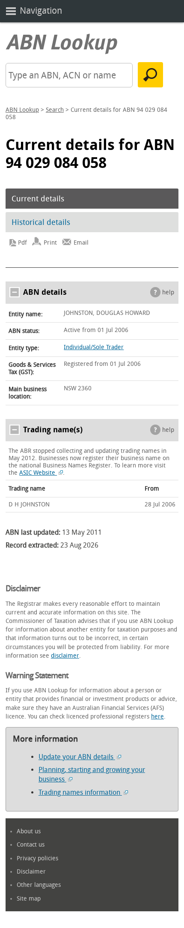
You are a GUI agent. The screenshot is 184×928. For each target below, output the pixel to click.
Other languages (39, 885)
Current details (38, 199)
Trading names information (80, 792)
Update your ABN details (77, 757)
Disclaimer (31, 871)
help (168, 292)
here (157, 716)
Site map (29, 898)
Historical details (41, 222)
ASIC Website (38, 472)
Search (55, 110)
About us (29, 831)
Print (50, 242)
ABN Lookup (22, 110)
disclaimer (65, 655)
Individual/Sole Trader (94, 347)
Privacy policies (37, 858)
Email (81, 242)
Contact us (31, 844)
